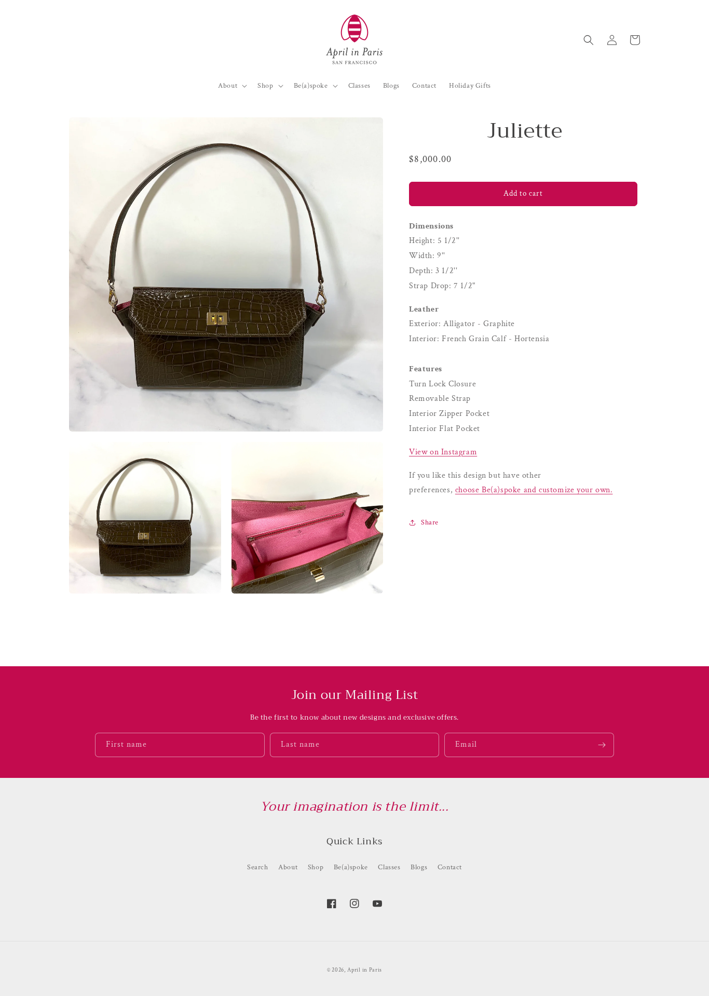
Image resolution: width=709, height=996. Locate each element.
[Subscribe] (602, 745)
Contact (450, 867)
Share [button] (430, 522)
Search (257, 867)
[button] (588, 40)
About (287, 867)
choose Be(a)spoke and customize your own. (534, 489)
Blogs (419, 867)
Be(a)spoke (351, 867)
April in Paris (364, 970)
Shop (315, 867)
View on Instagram (443, 452)
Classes (389, 867)
